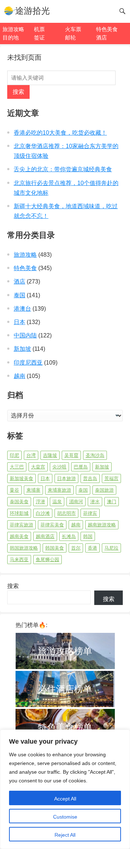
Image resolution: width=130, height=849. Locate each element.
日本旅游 (66, 478)
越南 (19, 376)
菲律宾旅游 (21, 525)
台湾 (31, 455)
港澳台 (22, 309)
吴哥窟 (71, 455)
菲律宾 (90, 513)
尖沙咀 (59, 467)
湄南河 (76, 501)
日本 (19, 322)
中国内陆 (25, 335)
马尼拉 (111, 548)
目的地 (11, 37)
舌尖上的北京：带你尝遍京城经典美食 (63, 169)
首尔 (76, 548)
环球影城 (19, 513)
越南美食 (19, 536)
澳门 (111, 501)
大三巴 (17, 467)
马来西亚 (19, 559)
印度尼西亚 (28, 363)
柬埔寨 (33, 490)
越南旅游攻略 (102, 525)
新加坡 (22, 349)
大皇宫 (38, 467)
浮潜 (40, 501)
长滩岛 (69, 536)
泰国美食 (19, 501)
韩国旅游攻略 (24, 548)
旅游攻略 (13, 29)
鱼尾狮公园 (47, 559)
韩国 (87, 536)
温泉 (57, 501)
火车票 (73, 29)
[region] (65, 789)
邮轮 (70, 37)
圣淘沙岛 (95, 455)
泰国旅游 (104, 490)
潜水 (95, 501)
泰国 (19, 295)
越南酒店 (45, 536)
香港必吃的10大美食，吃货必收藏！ (60, 133)
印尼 (14, 455)
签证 (39, 37)
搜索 (18, 92)
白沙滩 (43, 513)
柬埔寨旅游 (59, 490)
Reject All (65, 835)
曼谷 (14, 490)
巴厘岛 (81, 467)
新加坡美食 (21, 478)
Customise (65, 817)
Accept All (65, 799)
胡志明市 (66, 513)
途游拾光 (32, 11)
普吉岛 (90, 478)
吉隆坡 (50, 455)
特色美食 (107, 29)
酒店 (101, 37)
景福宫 (111, 478)
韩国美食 (54, 548)
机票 (39, 29)
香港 (92, 548)
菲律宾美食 (52, 525)
